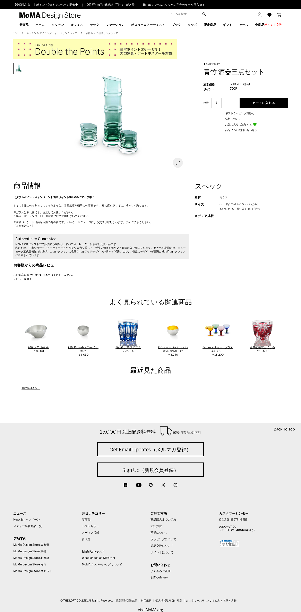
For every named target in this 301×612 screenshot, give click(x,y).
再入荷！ (199, 4)
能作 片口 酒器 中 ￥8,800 (38, 349)
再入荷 (86, 539)
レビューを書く (22, 279)
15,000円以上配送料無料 (150, 432)
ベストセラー (90, 526)
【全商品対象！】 (24, 4)
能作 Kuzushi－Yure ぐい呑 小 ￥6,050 (83, 351)
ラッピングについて (163, 539)
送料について (233, 119)
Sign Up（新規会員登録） (150, 470)
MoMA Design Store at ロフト (32, 571)
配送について (159, 532)
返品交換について (161, 546)
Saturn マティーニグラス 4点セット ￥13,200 (218, 351)
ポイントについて (161, 552)
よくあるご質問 (160, 571)
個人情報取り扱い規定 (168, 600)
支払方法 (156, 526)
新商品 (86, 519)
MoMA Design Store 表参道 (31, 544)
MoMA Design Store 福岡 (29, 564)
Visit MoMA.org (150, 610)
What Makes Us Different (98, 558)
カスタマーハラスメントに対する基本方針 (211, 600)
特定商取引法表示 (126, 600)
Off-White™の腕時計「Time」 (106, 4)
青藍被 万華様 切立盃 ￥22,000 (128, 349)
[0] (278, 16)
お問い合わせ (159, 577)
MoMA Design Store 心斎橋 (31, 558)
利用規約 (146, 600)
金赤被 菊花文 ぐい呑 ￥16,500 (262, 349)
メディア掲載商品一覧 (27, 526)
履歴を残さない (31, 388)
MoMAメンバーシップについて (102, 564)
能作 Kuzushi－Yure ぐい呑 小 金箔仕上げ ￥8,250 (173, 351)
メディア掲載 (90, 532)
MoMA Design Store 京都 (29, 551)
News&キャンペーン (26, 519)
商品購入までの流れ (163, 519)
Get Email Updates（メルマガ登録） (150, 449)
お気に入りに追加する (238, 124)
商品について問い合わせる (241, 130)
